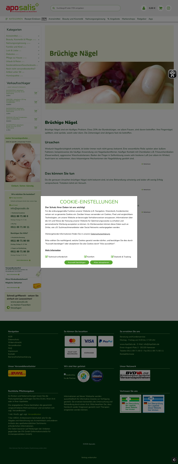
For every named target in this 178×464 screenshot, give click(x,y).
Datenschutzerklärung (100, 234)
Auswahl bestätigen (76, 262)
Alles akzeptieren (101, 262)
